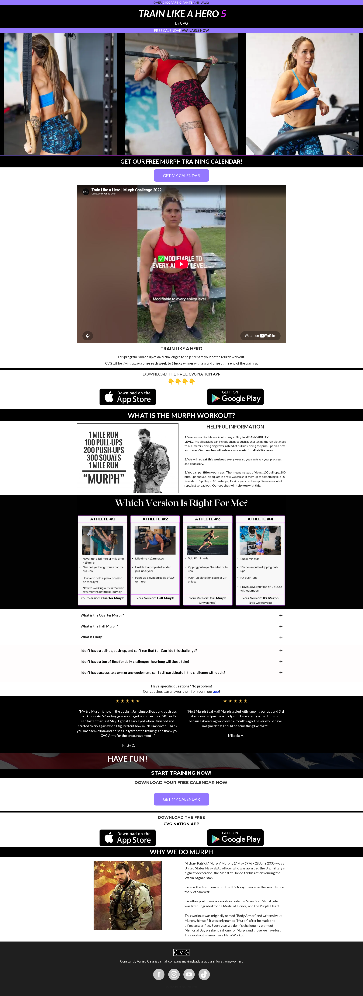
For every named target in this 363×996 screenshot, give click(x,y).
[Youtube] (189, 974)
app (216, 691)
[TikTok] (204, 974)
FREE (158, 30)
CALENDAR (171, 30)
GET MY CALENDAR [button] (181, 175)
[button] (235, 759)
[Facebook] (158, 974)
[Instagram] (174, 974)
